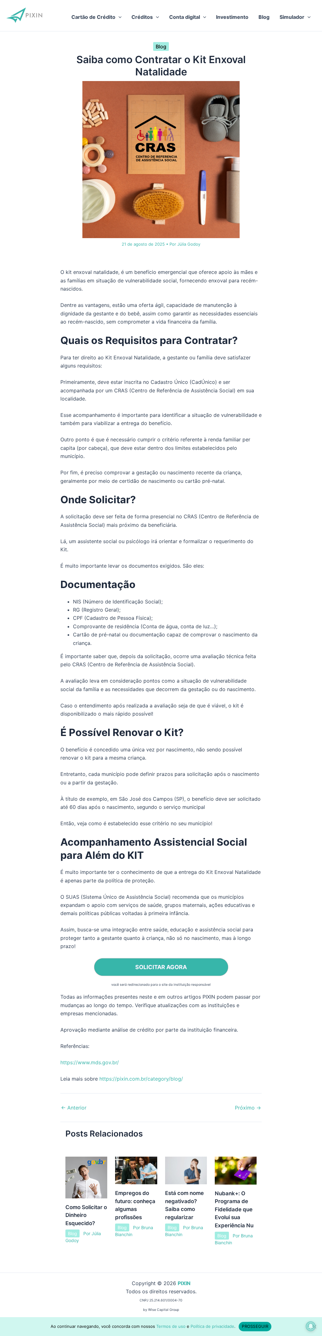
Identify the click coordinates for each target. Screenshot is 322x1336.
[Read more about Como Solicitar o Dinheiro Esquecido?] (86, 1177)
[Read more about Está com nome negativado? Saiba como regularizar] (186, 1170)
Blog (161, 46)
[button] (118, 17)
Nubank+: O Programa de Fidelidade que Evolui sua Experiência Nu (234, 1209)
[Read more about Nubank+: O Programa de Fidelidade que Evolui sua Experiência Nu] (236, 1170)
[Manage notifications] (311, 1326)
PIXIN (184, 1283)
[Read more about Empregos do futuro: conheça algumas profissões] (136, 1170)
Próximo (248, 1107)
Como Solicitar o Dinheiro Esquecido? (86, 1215)
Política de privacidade (212, 1326)
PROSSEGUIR (255, 1326)
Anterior (73, 1107)
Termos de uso (171, 1326)
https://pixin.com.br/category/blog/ (141, 1079)
